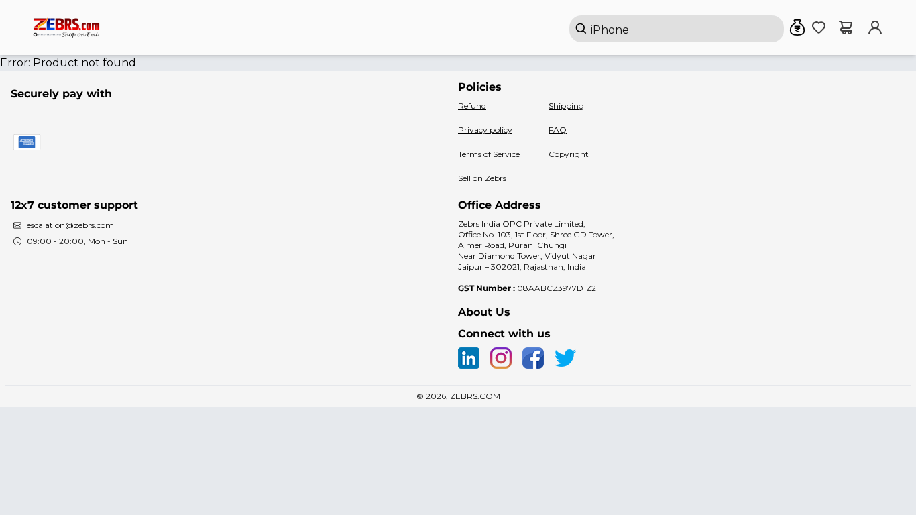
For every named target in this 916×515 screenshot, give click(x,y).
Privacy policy (485, 130)
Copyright (569, 154)
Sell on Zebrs (482, 178)
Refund (472, 106)
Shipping (566, 106)
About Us (484, 312)
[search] (676, 28)
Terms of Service (489, 154)
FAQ (558, 130)
